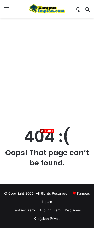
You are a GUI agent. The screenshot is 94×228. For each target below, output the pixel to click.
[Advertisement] (47, 180)
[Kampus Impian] (47, 9)
